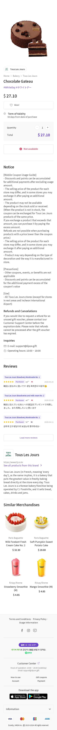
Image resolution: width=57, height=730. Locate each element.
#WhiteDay (9, 87)
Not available (30, 149)
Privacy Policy (39, 619)
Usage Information (28, 622)
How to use (15, 677)
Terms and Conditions (20, 619)
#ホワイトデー (23, 87)
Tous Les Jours (30, 75)
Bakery (16, 75)
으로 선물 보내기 (28, 645)
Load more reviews (28, 438)
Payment (41, 681)
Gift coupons (41, 677)
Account (15, 681)
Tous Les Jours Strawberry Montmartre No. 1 (22, 377)
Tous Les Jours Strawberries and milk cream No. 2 (24, 395)
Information (12, 709)
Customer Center (27, 663)
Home (7, 75)
